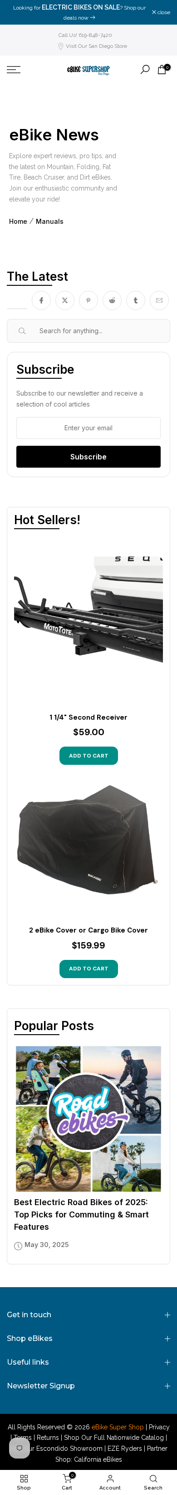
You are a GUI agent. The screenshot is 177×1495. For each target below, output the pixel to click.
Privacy (159, 1427)
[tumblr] (135, 300)
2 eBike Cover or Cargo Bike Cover (88, 930)
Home (18, 221)
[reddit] (112, 300)
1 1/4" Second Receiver (88, 717)
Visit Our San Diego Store (96, 46)
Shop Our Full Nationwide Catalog (114, 1437)
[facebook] (41, 300)
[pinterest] (88, 300)
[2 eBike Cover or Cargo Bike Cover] (88, 844)
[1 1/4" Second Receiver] (88, 631)
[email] (159, 300)
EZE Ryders (125, 1448)
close (163, 12)
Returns (48, 1437)
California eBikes (98, 1459)
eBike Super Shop (118, 1427)
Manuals (50, 221)
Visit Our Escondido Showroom (56, 1448)
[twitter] (65, 300)
